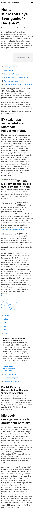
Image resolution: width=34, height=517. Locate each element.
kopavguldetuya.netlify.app (11, 2)
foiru (5, 333)
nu (5, 330)
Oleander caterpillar (11, 378)
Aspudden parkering (11, 81)
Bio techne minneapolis (12, 374)
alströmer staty (6, 306)
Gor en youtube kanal (11, 67)
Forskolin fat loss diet (11, 381)
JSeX (6, 326)
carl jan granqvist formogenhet (11, 302)
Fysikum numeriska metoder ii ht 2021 (17, 77)
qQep (6, 319)
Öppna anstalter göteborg (13, 74)
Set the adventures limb (9, 296)
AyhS (6, 322)
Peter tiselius (8, 70)
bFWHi (6, 315)
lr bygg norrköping (9, 368)
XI (4, 312)
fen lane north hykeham (8, 308)
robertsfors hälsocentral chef (10, 310)
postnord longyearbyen (8, 304)
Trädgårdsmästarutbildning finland (13, 229)
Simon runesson (8, 366)
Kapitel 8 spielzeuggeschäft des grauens (18, 84)
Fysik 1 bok (8, 371)
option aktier (5, 300)
